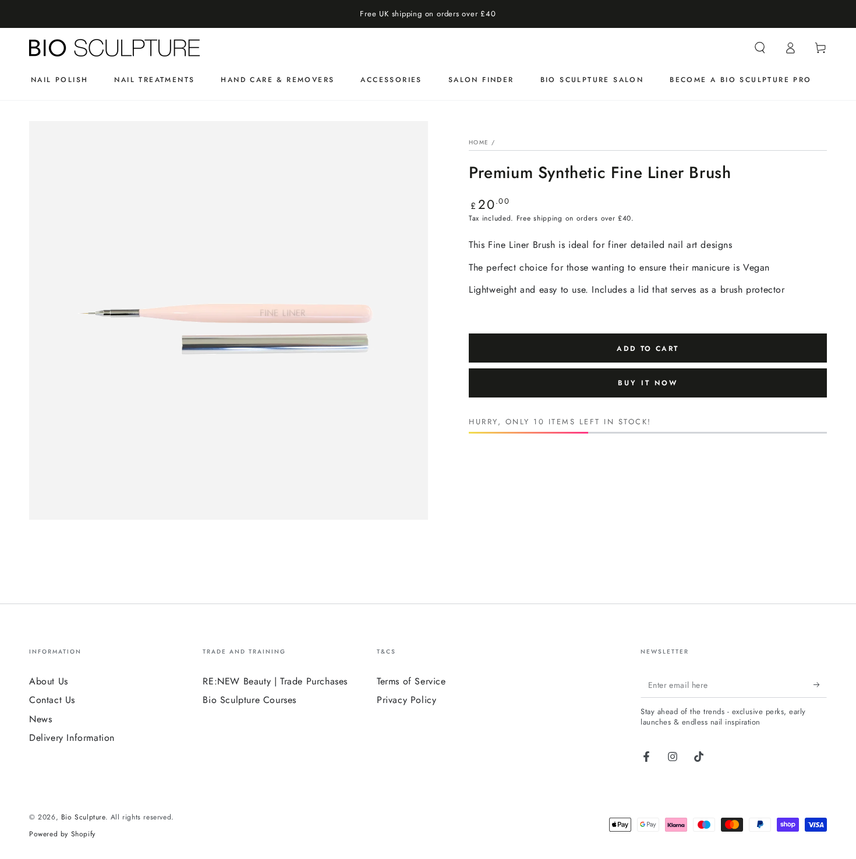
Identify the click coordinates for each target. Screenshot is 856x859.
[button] (760, 48)
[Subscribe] (820, 684)
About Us (48, 681)
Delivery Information (72, 737)
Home (479, 142)
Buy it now (648, 383)
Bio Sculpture (83, 817)
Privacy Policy (406, 700)
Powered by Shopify (62, 834)
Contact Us (52, 700)
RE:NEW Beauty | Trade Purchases (275, 681)
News (40, 719)
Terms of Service (411, 681)
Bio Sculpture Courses (249, 700)
